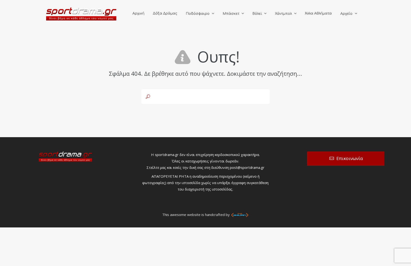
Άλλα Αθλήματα (318, 13)
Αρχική (138, 13)
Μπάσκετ (231, 13)
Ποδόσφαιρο (198, 13)
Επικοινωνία (349, 158)
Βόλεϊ (257, 13)
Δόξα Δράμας (165, 13)
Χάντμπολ (283, 13)
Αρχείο (346, 13)
